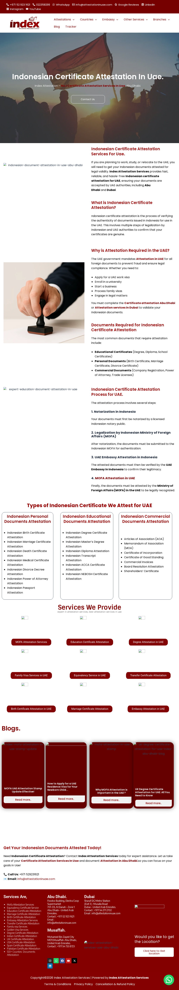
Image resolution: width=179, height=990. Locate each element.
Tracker (70, 27)
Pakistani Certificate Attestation (23, 948)
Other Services (134, 19)
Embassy (108, 19)
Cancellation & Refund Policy (115, 984)
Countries (86, 19)
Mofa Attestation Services (20, 904)
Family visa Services (17, 926)
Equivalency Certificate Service (23, 907)
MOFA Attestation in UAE (115, 478)
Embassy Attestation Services (22, 920)
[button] (72, 19)
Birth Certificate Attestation (21, 917)
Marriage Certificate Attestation (23, 913)
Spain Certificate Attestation (21, 945)
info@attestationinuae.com (36, 879)
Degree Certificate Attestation (22, 932)
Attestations (62, 19)
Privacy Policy (83, 984)
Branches (159, 19)
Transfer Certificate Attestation (23, 923)
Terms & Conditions (57, 984)
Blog (57, 27)
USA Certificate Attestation (21, 942)
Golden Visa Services (17, 929)
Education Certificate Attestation (24, 910)
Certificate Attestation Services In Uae (50, 861)
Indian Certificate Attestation (22, 935)
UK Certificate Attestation (20, 939)
